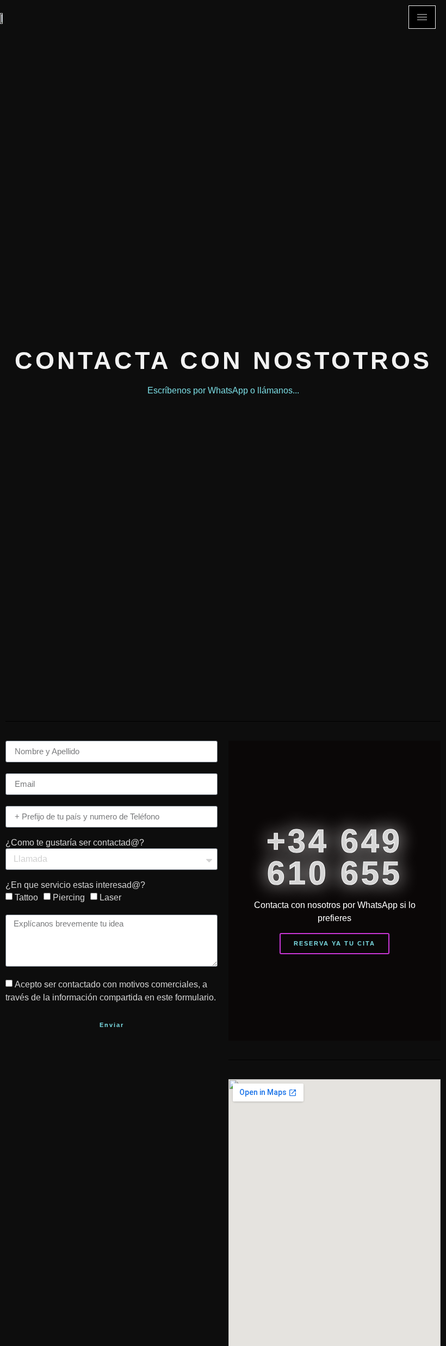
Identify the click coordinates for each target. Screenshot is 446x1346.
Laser (110, 896)
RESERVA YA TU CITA (334, 943)
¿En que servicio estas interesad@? (75, 885)
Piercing (69, 896)
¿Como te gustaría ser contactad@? (74, 842)
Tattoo (26, 896)
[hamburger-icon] (422, 17)
